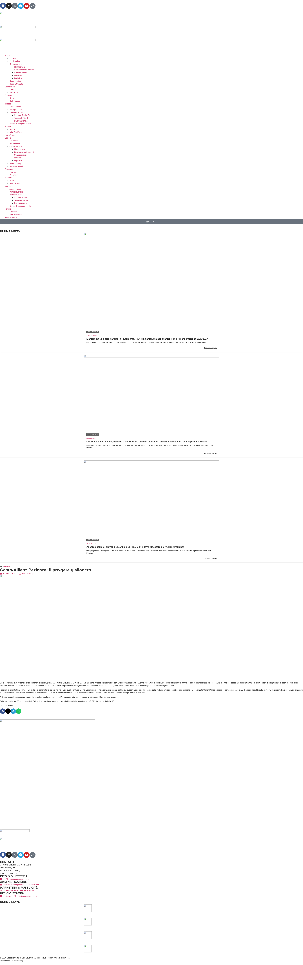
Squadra (8, 95)
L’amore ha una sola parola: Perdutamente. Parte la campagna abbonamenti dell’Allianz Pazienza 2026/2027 (147, 338)
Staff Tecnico (14, 101)
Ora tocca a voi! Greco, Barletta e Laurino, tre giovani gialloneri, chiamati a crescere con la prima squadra (146, 441)
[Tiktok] (33, 855)
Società (8, 56)
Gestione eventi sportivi (24, 70)
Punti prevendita (16, 110)
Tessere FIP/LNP (21, 118)
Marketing (18, 75)
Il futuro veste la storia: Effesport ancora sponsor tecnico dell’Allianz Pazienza (189, 949)
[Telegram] (21, 6)
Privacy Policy (5, 961)
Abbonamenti (15, 107)
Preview (6, 566)
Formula (12, 90)
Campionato (10, 87)
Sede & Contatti (16, 84)
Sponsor (13, 129)
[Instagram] (9, 6)
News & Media (11, 135)
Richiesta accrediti (17, 112)
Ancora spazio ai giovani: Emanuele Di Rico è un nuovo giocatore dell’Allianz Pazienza (135, 547)
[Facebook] (3, 6)
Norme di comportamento (20, 124)
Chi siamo (13, 58)
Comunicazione (20, 73)
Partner (8, 127)
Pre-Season (14, 92)
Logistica (18, 78)
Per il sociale (14, 61)
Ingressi (8, 104)
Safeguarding (15, 81)
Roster (12, 98)
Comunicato (93, 332)
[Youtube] (27, 6)
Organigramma (15, 64)
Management (19, 67)
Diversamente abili (22, 121)
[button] (2, 711)
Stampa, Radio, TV (22, 115)
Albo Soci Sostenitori (18, 132)
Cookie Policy (17, 961)
